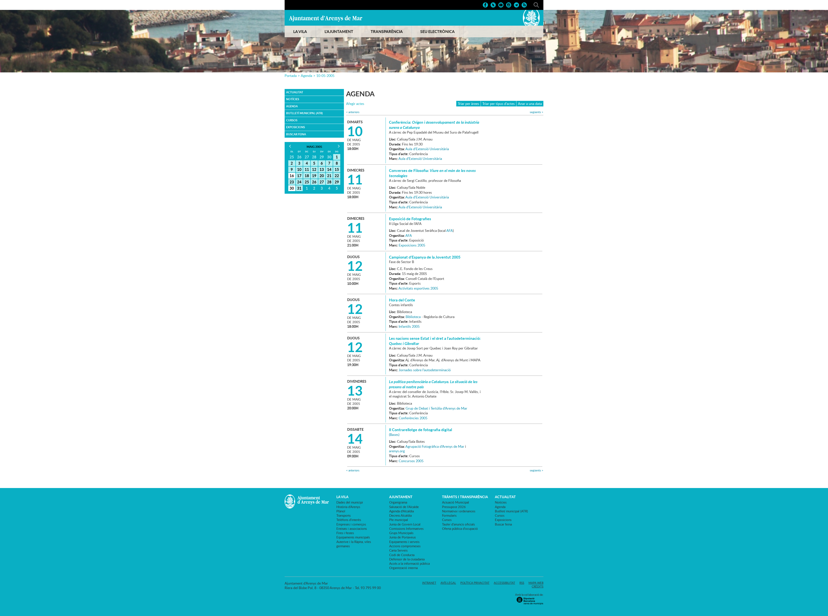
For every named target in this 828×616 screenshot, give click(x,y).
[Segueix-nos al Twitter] (493, 4)
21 (329, 175)
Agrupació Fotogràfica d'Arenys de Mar (434, 446)
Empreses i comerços (351, 524)
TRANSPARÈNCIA (387, 31)
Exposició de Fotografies (410, 218)
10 (299, 169)
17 (299, 175)
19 (314, 175)
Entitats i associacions (351, 528)
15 (337, 169)
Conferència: (434, 124)
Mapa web (535, 583)
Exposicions (295, 127)
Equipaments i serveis (404, 542)
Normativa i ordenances (458, 511)
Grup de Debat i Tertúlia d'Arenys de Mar (436, 408)
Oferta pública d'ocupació (460, 528)
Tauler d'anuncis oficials (458, 524)
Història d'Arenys (348, 507)
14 (329, 169)
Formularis (449, 515)
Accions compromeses (404, 546)
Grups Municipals (401, 533)
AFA (449, 230)
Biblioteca (413, 316)
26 (314, 181)
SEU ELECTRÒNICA (437, 31)
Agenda (306, 75)
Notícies (292, 99)
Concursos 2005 (411, 460)
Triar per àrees (468, 103)
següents (536, 112)
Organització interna (403, 568)
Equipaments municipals (353, 537)
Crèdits (537, 586)
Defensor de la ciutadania (407, 559)
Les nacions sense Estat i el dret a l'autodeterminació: (435, 340)
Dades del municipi (349, 502)
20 (322, 175)
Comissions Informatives (406, 528)
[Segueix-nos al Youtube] (501, 4)
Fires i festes (345, 533)
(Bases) (394, 434)
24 (299, 181)
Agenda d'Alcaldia (401, 511)
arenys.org (397, 451)
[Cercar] (536, 4)
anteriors (352, 112)
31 (299, 188)
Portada (291, 75)
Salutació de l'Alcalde (404, 507)
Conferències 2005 (413, 418)
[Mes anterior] (290, 146)
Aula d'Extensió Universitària (427, 149)
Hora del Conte (402, 300)
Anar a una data (530, 103)
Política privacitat (474, 583)
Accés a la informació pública (409, 563)
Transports (343, 515)
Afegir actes (355, 103)
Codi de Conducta (401, 555)
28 (329, 181)
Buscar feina (296, 134)
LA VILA (300, 31)
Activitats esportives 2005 (418, 288)
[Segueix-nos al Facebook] (485, 4)
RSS (521, 583)
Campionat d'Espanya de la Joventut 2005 (424, 257)
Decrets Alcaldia (400, 515)
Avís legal (448, 583)
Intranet (429, 583)
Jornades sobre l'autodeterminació (425, 370)
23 (292, 181)
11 (307, 169)
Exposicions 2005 (412, 245)
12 (314, 169)
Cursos (291, 120)
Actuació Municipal (455, 502)
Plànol (340, 511)
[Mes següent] (338, 146)
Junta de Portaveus (402, 537)
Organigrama (398, 502)
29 (337, 181)
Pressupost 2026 (454, 507)
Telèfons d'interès (348, 520)
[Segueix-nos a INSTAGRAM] (508, 4)
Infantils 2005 (409, 326)
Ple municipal (398, 520)
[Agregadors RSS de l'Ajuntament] (524, 4)
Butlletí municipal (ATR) (304, 113)
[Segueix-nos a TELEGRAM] (516, 4)
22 (337, 175)
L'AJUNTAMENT (339, 31)
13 (322, 169)
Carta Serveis (398, 550)
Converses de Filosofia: (432, 173)
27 (322, 181)
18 (307, 175)
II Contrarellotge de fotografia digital (420, 429)
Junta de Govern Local (404, 524)
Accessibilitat (504, 583)
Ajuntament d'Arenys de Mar (325, 18)
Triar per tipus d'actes (498, 103)
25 (307, 181)
